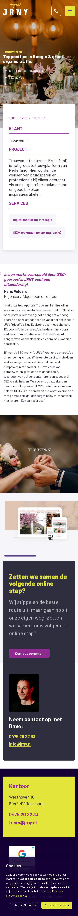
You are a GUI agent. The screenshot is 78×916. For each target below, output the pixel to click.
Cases (23, 117)
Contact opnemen (29, 653)
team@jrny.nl (23, 822)
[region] (39, 525)
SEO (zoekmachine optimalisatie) (37, 232)
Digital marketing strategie (32, 219)
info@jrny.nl (20, 743)
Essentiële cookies (26, 905)
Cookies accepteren (57, 905)
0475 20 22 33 (22, 736)
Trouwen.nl (39, 117)
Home (12, 117)
